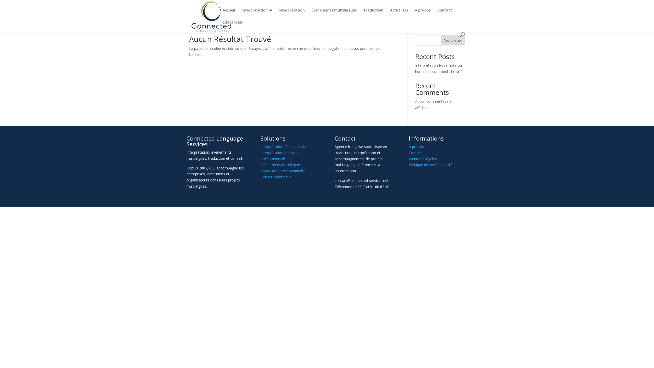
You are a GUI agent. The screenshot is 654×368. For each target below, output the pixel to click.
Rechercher (452, 40)
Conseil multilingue (276, 177)
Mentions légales (423, 158)
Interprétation (292, 10)
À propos (423, 10)
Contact (444, 10)
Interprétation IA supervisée (283, 146)
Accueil (229, 10)
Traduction (373, 10)
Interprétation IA (257, 10)
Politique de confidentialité (430, 164)
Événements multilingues (334, 10)
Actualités (399, 10)
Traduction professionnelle (283, 170)
